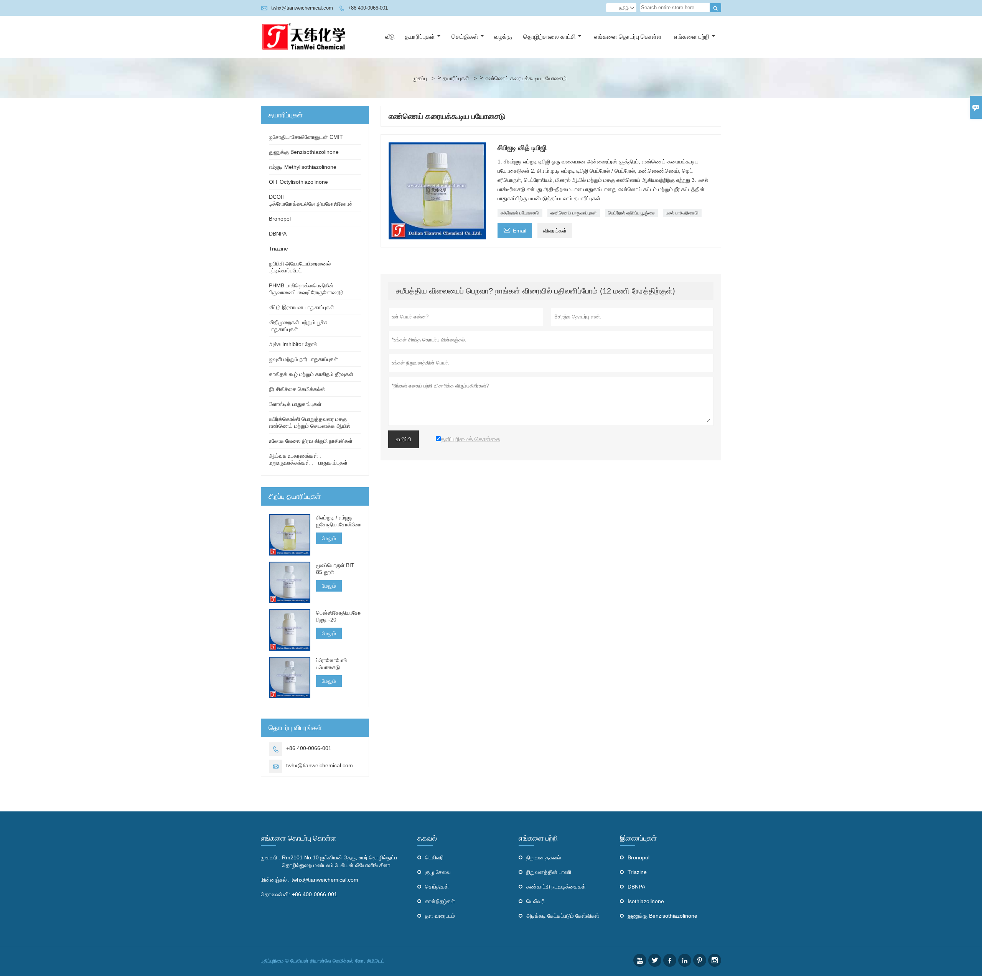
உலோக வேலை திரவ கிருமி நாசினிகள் (311, 441)
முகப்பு (420, 78)
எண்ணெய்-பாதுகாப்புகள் (573, 213)
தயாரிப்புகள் (420, 36)
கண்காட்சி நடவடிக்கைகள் (556, 887)
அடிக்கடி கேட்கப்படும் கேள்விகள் (562, 916)
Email (514, 230)
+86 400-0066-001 (368, 8)
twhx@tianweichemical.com (302, 8)
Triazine (278, 249)
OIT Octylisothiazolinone (298, 182)
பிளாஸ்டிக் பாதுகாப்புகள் (295, 404)
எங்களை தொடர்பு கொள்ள (628, 36)
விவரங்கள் (555, 231)
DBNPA (278, 234)
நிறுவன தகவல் (543, 857)
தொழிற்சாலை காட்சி (549, 36)
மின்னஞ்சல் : (275, 880)
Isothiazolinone (646, 901)
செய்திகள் (464, 36)
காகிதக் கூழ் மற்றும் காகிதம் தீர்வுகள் (311, 374)
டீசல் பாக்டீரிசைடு (682, 213)
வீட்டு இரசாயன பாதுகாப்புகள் (301, 307)
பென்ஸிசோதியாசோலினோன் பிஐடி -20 (338, 616)
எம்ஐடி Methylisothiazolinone (302, 167)
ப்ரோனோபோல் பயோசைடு (331, 663)
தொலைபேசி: (275, 894)
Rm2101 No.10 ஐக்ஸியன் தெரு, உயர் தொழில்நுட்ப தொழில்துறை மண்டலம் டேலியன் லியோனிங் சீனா (339, 861)
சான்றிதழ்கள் (440, 901)
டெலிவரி (434, 857)
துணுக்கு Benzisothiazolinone (304, 152)
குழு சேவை (438, 872)
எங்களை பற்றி (692, 36)
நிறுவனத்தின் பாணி (548, 872)
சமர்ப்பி (403, 439)
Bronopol (280, 219)
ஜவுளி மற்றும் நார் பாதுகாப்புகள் (303, 359)
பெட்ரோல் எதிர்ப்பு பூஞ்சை (631, 213)
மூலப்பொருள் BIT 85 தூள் (335, 568)
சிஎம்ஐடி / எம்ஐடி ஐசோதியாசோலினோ (338, 521)
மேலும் (329, 538)
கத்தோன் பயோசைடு (520, 213)
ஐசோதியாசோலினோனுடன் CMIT (306, 137)
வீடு (390, 36)
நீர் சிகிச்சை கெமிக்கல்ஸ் (297, 389)
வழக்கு (503, 36)
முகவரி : (270, 857)
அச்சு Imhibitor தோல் (293, 344)
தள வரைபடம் (440, 916)
